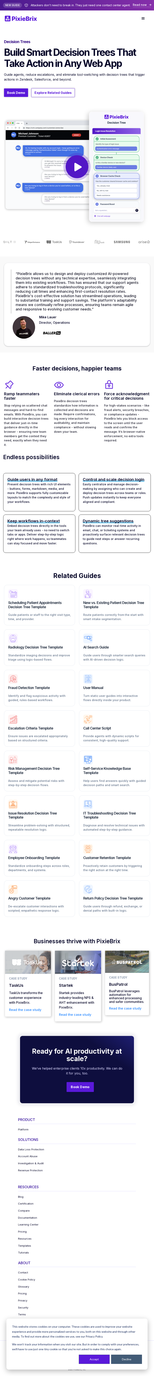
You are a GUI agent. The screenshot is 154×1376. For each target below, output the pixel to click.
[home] (23, 18)
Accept (94, 1359)
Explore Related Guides (53, 93)
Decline (126, 1359)
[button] (143, 18)
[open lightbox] (77, 165)
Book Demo (16, 93)
